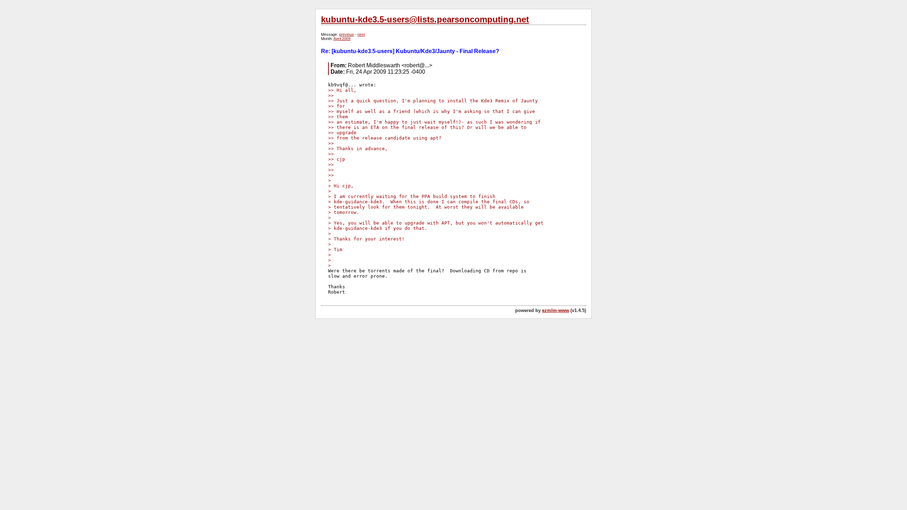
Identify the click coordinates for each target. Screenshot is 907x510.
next (361, 34)
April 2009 (341, 38)
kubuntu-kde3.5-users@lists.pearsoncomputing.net (425, 19)
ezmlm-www (555, 310)
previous (346, 34)
